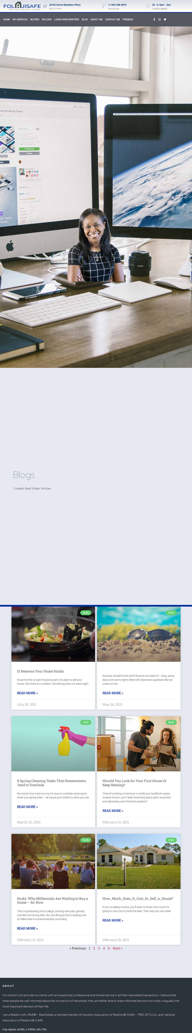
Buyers (34, 19)
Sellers (47, 19)
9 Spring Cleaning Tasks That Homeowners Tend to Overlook (51, 783)
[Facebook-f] (154, 19)
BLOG (85, 19)
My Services (20, 19)
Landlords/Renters (66, 19)
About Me (97, 19)
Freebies (128, 19)
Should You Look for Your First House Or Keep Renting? (135, 783)
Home (6, 19)
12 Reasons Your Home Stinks (40, 671)
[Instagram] (159, 19)
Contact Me (112, 19)
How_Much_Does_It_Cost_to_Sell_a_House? (138, 898)
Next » (117, 948)
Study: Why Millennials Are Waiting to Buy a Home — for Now (52, 900)
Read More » (27, 693)
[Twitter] (165, 19)
